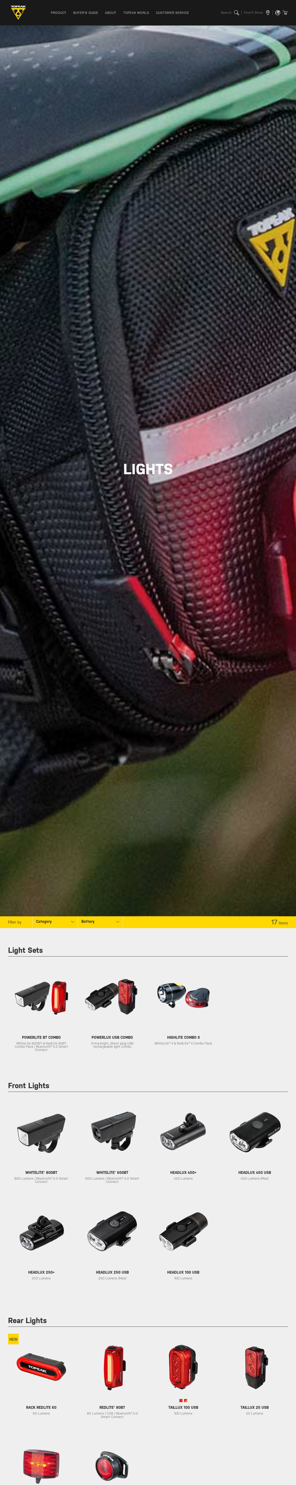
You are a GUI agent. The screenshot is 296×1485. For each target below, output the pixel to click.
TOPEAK (19, 12)
